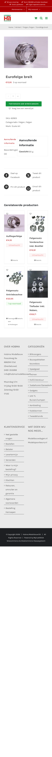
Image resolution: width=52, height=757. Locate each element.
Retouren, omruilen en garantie (11, 489)
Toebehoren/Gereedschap (38, 385)
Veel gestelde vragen (12, 436)
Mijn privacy (12, 474)
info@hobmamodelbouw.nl (17, 374)
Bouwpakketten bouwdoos (37, 361)
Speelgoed (34, 369)
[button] (20, 108)
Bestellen (10, 444)
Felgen (22, 122)
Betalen (9, 449)
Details (15, 260)
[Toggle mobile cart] (36, 18)
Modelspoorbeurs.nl (37, 442)
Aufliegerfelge (14, 236)
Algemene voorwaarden (12, 501)
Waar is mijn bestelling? (12, 467)
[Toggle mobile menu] (46, 18)
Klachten (10, 480)
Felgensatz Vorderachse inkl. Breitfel (36, 242)
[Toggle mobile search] (41, 18)
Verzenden (11, 460)
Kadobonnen (36, 410)
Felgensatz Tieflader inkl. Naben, (37, 306)
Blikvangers (35, 354)
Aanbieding (35, 405)
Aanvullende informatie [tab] (9, 141)
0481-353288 (10, 370)
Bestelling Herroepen (11, 510)
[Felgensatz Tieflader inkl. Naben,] (37, 282)
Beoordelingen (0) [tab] (9, 152)
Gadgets (33, 390)
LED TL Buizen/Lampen (37, 398)
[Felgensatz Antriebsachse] (14, 276)
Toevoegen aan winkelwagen (24, 104)
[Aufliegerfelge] (14, 221)
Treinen (33, 374)
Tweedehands (36, 416)
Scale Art (16, 126)
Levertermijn (12, 454)
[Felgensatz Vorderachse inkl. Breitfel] (37, 222)
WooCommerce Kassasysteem (33, 541)
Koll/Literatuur (37, 380)
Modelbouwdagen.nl (37, 438)
